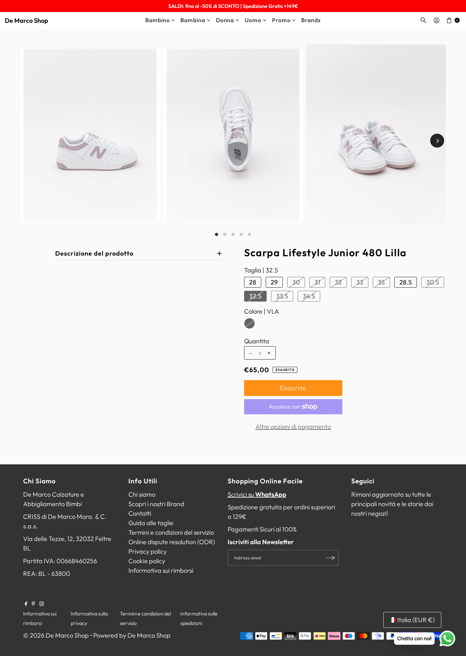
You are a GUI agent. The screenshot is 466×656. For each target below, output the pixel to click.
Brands (310, 20)
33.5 (282, 296)
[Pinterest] (33, 603)
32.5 (255, 296)
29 (274, 282)
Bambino (157, 20)
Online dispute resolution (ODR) (171, 542)
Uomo (253, 20)
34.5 (309, 296)
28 (252, 282)
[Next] (437, 141)
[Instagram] (41, 603)
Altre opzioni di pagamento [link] (293, 426)
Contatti (139, 513)
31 (317, 282)
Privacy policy (147, 551)
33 (359, 282)
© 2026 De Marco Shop (56, 635)
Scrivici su (257, 494)
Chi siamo (141, 494)
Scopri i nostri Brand (156, 504)
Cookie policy (146, 561)
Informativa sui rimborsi (160, 570)
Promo (281, 20)
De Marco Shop (26, 20)
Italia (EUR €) (416, 620)
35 (381, 282)
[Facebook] (26, 603)
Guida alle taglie (150, 523)
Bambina (192, 20)
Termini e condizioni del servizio (171, 532)
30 (296, 282)
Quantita (256, 341)
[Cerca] (423, 20)
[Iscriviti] (331, 558)
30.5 (432, 282)
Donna (225, 20)
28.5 (405, 282)
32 (338, 282)
